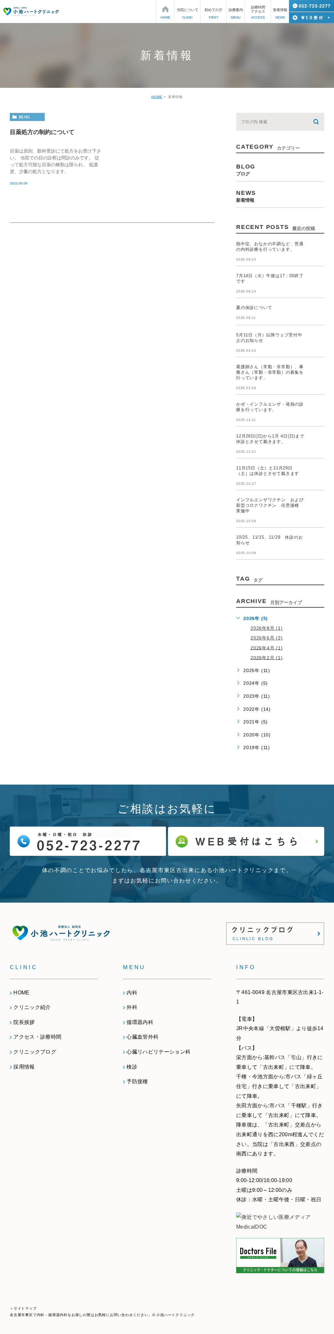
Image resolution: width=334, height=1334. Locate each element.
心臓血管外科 (143, 1037)
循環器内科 (140, 1022)
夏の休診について (254, 307)
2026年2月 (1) (266, 657)
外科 (132, 1007)
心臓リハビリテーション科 (158, 1052)
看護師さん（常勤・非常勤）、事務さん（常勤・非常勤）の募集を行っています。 (270, 372)
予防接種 (137, 1081)
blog (24, 117)
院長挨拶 (24, 1022)
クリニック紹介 (32, 1007)
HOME (156, 97)
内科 (132, 992)
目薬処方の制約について (42, 131)
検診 (132, 1067)
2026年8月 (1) (266, 628)
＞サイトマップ (23, 1308)
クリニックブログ (34, 1052)
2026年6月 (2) (266, 637)
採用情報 (24, 1067)
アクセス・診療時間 (37, 1037)
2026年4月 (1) (266, 647)
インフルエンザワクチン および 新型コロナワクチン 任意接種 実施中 (272, 505)
